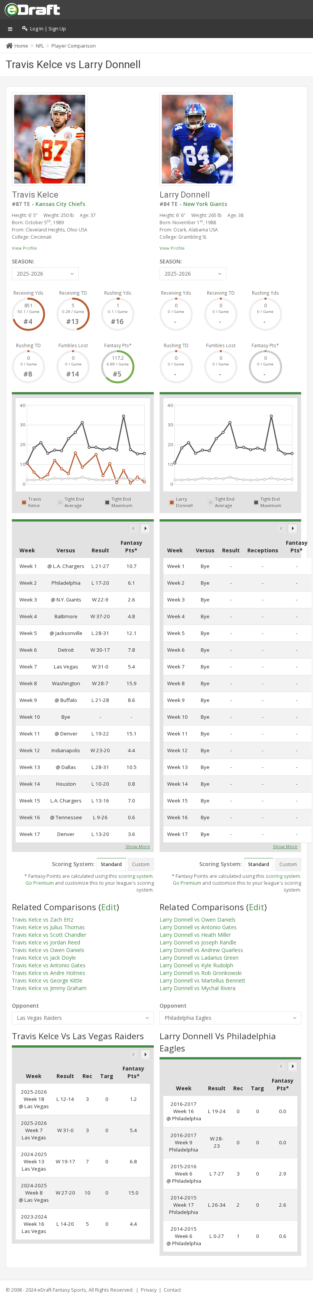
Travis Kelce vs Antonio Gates (49, 965)
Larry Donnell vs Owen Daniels (198, 919)
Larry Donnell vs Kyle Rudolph (196, 965)
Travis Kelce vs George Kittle (47, 980)
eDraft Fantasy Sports (61, 1290)
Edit (108, 906)
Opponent (25, 1005)
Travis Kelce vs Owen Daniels (48, 950)
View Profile (24, 248)
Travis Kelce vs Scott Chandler (49, 934)
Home (21, 45)
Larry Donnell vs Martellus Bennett (202, 980)
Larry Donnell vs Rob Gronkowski (201, 972)
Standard (111, 864)
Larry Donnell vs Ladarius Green (199, 957)
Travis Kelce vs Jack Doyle (44, 957)
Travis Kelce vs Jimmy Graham (49, 988)
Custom (141, 864)
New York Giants (205, 203)
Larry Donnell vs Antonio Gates (198, 927)
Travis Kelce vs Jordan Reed (46, 942)
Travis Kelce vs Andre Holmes (48, 972)
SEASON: (23, 261)
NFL (40, 45)
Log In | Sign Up (47, 29)
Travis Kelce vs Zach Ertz (42, 919)
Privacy (148, 1290)
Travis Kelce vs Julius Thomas (48, 927)
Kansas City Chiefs (60, 203)
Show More (138, 846)
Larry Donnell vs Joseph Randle (198, 942)
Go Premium (40, 883)
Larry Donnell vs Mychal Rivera (198, 988)
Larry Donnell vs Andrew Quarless (201, 950)
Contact (172, 1290)
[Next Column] (145, 528)
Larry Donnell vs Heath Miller (195, 934)
